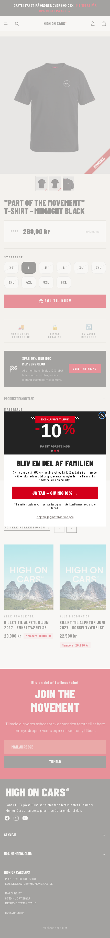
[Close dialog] (102, 415)
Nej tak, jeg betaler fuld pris (55, 517)
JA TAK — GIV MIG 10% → (55, 493)
